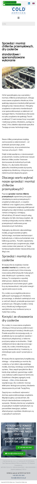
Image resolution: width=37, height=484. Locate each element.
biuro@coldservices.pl (18, 478)
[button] (25, 448)
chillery (12, 380)
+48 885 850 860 (19, 475)
